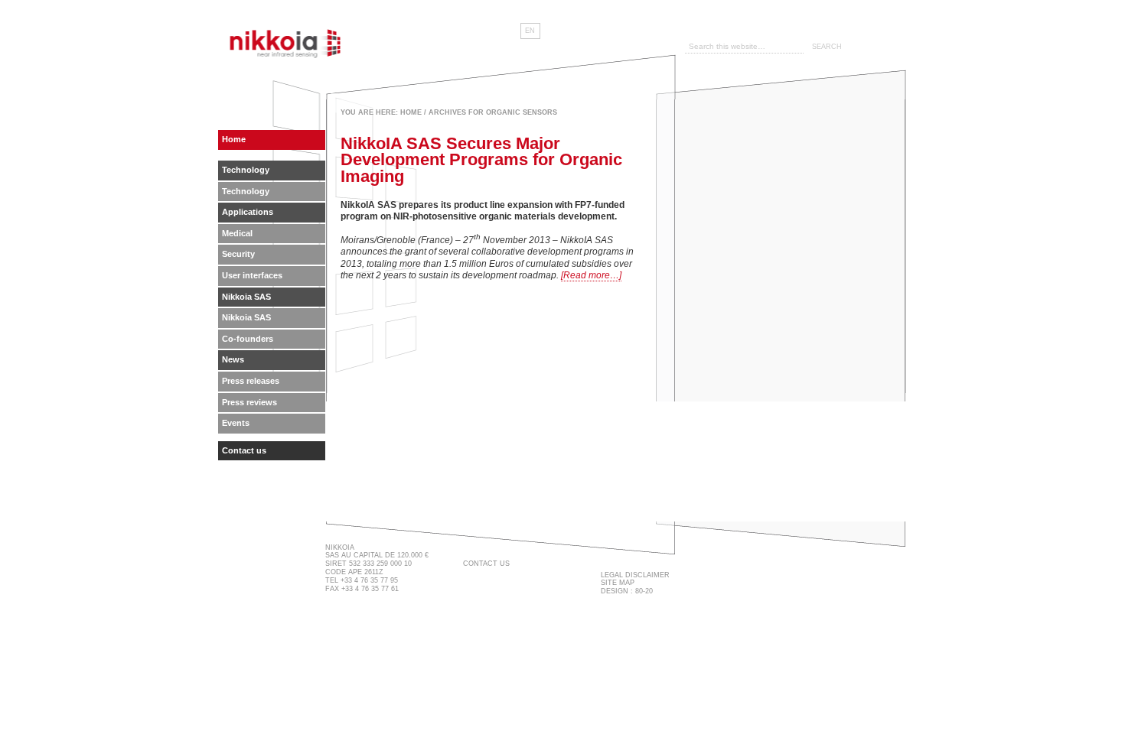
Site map (617, 582)
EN (530, 30)
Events (235, 422)
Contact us (244, 450)
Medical (237, 233)
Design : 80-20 (627, 591)
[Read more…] (591, 275)
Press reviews (249, 402)
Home (411, 112)
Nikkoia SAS (246, 296)
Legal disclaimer (635, 575)
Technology (245, 169)
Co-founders (247, 338)
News (233, 359)
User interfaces (252, 275)
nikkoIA (287, 42)
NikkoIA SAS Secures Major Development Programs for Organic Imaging (481, 160)
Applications (247, 211)
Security (238, 253)
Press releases (250, 380)
